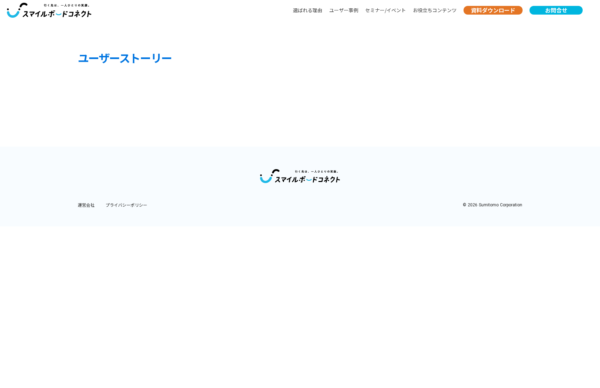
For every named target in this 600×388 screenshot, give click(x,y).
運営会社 (86, 205)
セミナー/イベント (385, 10)
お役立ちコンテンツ (435, 10)
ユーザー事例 (343, 10)
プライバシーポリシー (126, 205)
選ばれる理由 (307, 10)
